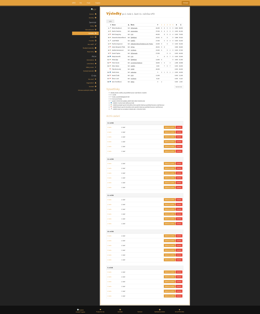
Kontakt (91, 86)
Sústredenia (90, 60)
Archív (92, 37)
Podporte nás (100, 312)
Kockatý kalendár (88, 71)
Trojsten (97, 3)
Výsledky (91, 33)
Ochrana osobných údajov (86, 90)
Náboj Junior (90, 67)
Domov (91, 14)
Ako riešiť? (91, 44)
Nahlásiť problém (159, 312)
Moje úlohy (90, 52)
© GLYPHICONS (179, 312)
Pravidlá (91, 41)
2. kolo (109, 132)
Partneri (140, 312)
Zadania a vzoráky (169, 127)
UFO (73, 3)
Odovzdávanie (89, 30)
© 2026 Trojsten (80, 312)
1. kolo (109, 137)
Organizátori (90, 83)
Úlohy (92, 26)
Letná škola (90, 64)
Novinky (91, 18)
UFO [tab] (110, 21)
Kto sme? (91, 79)
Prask (88, 3)
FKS (81, 3)
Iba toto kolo (179, 87)
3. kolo (109, 127)
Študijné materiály (88, 48)
